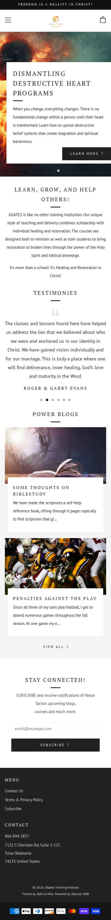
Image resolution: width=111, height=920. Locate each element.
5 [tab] (64, 400)
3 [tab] (52, 400)
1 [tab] (52, 171)
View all (53, 646)
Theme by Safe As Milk (37, 894)
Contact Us (14, 790)
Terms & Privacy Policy (24, 799)
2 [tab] (58, 171)
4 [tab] (58, 400)
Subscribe (52, 745)
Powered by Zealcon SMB (72, 894)
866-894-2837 (17, 836)
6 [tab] (69, 400)
